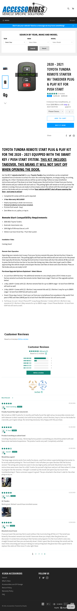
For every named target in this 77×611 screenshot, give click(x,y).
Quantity (68, 107)
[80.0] (33, 385)
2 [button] (35, 554)
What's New (6, 581)
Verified (37, 392)
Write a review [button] (38, 373)
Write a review (23, 339)
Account (72, 20)
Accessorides (10, 606)
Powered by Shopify (21, 606)
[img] (7, 403)
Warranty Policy (7, 591)
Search (4, 577)
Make (29, 39)
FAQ (3, 594)
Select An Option (52, 107)
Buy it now (60, 125)
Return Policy (7, 588)
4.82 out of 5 (43, 351)
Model (53, 39)
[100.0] (43, 385)
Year (5, 39)
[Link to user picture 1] (6, 482)
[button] (52, 93)
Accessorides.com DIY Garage (12, 584)
